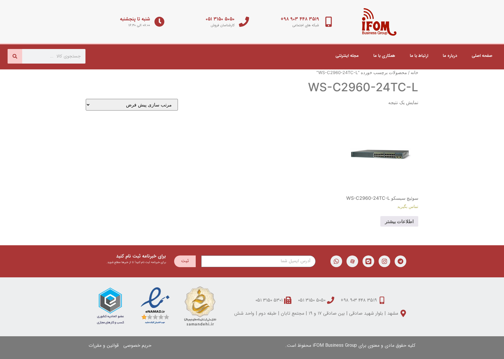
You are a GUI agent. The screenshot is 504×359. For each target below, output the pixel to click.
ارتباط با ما (419, 55)
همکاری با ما (384, 55)
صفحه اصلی (482, 55)
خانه (414, 72)
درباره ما (450, 55)
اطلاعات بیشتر (399, 221)
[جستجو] (15, 56)
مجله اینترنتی (347, 55)
